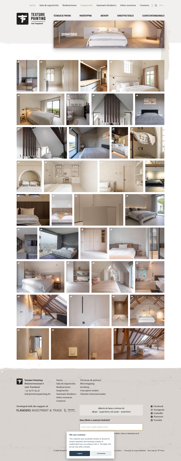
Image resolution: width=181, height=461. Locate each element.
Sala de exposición (49, 5)
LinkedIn (158, 413)
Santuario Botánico (106, 5)
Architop (104, 15)
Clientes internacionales (153, 15)
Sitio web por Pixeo (156, 451)
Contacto (144, 5)
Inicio (33, 5)
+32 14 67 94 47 (32, 390)
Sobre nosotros (128, 5)
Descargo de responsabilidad (135, 451)
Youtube (158, 420)
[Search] (155, 5)
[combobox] (155, 5)
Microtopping (86, 15)
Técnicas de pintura (62, 15)
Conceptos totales (125, 15)
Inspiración (87, 5)
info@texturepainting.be (37, 394)
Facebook (158, 406)
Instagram (159, 410)
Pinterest (158, 416)
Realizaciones (70, 5)
